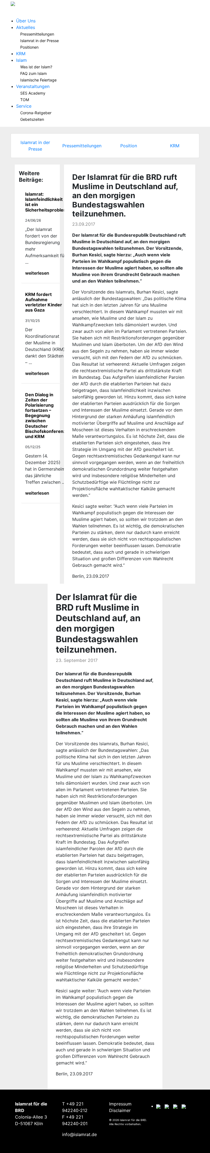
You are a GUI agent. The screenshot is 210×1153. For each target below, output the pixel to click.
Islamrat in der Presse (39, 40)
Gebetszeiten (32, 119)
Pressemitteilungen (37, 34)
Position (128, 145)
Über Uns (26, 21)
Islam (21, 60)
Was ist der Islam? (36, 66)
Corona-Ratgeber (35, 112)
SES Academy (32, 93)
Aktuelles (25, 27)
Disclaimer (120, 1110)
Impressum (120, 1104)
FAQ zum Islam (33, 73)
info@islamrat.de (79, 1134)
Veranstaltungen (32, 86)
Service (23, 106)
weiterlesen (37, 273)
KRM (20, 53)
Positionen (29, 47)
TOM (24, 99)
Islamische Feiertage (38, 80)
